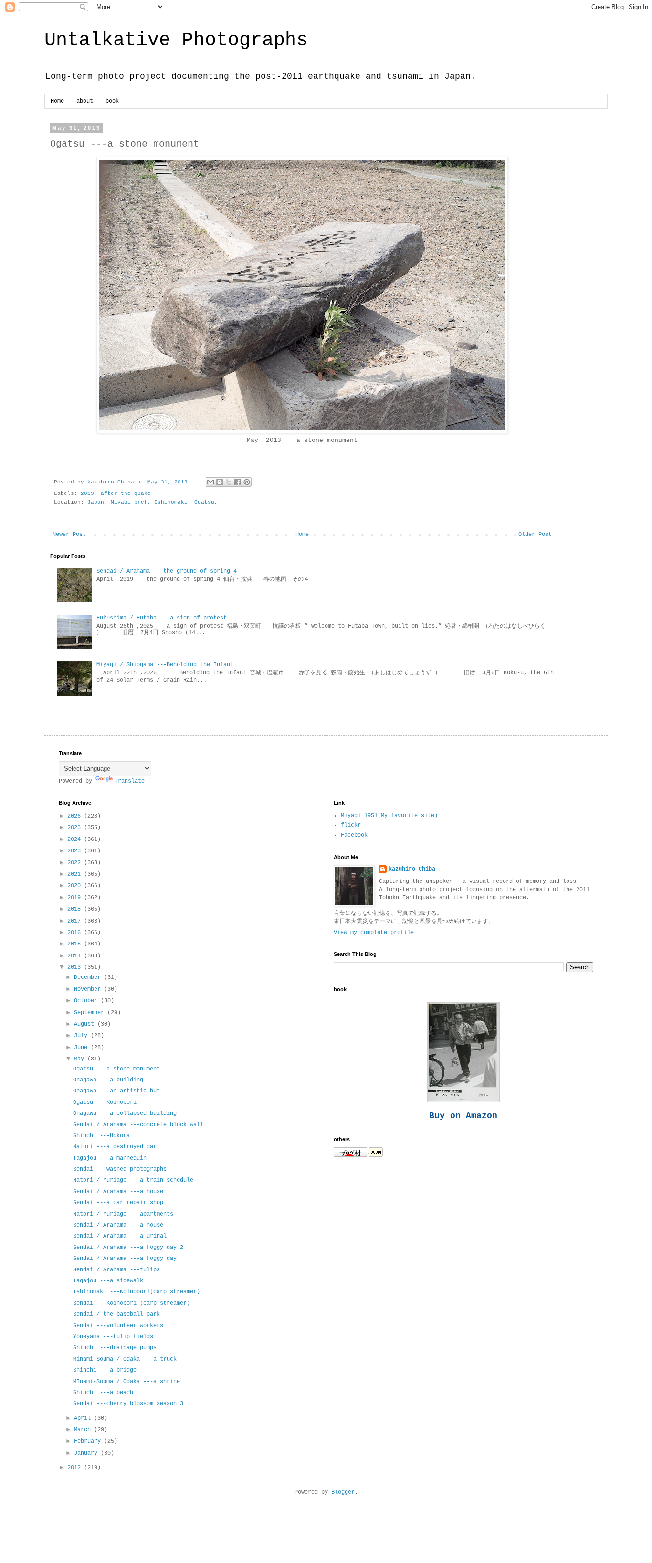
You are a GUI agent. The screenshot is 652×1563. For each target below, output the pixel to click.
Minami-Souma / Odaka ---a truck (125, 1359)
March (84, 1430)
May (80, 1059)
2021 (75, 874)
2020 (75, 885)
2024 (75, 839)
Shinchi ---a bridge (105, 1370)
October (87, 1000)
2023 (75, 851)
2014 (75, 956)
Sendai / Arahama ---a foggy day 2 (128, 1247)
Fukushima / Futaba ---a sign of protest (161, 618)
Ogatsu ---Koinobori (105, 1102)
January (87, 1453)
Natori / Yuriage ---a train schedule (133, 1180)
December (89, 977)
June (82, 1047)
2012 (75, 1467)
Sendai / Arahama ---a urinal (120, 1236)
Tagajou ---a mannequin (110, 1158)
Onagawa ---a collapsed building (125, 1113)
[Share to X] (228, 482)
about (84, 101)
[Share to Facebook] (237, 482)
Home (57, 101)
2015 (75, 944)
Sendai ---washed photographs (120, 1169)
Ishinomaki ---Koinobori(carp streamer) (136, 1292)
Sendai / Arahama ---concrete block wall (138, 1125)
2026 (75, 816)
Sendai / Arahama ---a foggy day (125, 1258)
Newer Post (69, 534)
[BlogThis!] (219, 482)
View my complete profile (374, 932)
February (89, 1441)
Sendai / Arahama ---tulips (116, 1270)
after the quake (126, 493)
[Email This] (210, 482)
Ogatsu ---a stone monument (116, 1069)
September (90, 1012)
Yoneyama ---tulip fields (113, 1336)
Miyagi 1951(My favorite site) (389, 815)
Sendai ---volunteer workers (118, 1325)
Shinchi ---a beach (103, 1392)
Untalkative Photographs (176, 40)
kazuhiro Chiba (412, 869)
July (82, 1035)
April (84, 1418)
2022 (75, 863)
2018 (75, 909)
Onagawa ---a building (108, 1080)
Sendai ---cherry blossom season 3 (128, 1403)
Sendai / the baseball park (116, 1314)
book (112, 101)
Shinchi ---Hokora (101, 1136)
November (89, 989)
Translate (130, 781)
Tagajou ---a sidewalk (108, 1281)
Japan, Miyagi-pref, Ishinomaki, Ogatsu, (152, 502)
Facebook (354, 835)
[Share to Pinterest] (247, 482)
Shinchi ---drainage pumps (115, 1347)
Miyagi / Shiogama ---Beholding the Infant (164, 664)
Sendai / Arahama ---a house (118, 1191)
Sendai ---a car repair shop (118, 1202)
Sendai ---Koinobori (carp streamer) (131, 1303)
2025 (75, 827)
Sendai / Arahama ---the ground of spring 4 (166, 571)
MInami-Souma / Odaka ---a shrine (126, 1381)
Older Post (535, 534)
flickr (351, 825)
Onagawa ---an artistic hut (116, 1091)
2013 (87, 493)
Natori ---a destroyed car (115, 1146)
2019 (75, 897)
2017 (75, 921)
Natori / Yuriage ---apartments (123, 1214)
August (85, 1024)
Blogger (343, 1492)
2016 (75, 932)
